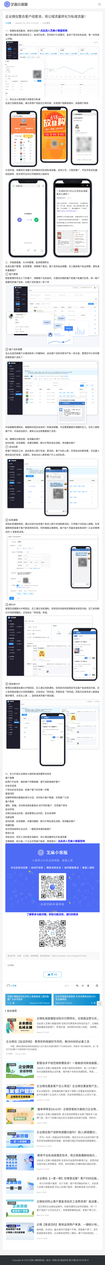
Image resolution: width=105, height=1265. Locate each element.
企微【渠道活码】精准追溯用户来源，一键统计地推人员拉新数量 (67, 1224)
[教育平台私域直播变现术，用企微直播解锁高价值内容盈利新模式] (20, 1162)
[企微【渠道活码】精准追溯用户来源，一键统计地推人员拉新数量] (20, 1231)
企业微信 (46, 23)
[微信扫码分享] (77, 985)
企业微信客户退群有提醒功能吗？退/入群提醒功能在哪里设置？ (67, 1132)
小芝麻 (8, 23)
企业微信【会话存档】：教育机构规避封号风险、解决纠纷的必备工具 (47, 1041)
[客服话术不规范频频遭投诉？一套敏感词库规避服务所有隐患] (20, 1070)
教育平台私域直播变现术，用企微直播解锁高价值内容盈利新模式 (67, 1155)
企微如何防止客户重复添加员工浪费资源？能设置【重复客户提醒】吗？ (67, 1201)
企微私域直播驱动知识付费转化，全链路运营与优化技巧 (67, 1018)
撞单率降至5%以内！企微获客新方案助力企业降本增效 (68, 1109)
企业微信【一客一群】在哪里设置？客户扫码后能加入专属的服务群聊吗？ (67, 1178)
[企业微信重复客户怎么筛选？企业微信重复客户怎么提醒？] (20, 1093)
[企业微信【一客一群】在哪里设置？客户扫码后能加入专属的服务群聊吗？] (20, 1185)
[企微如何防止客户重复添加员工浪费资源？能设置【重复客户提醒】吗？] (20, 1208)
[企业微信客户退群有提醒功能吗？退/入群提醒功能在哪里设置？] (20, 1139)
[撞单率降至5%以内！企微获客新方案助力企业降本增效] (20, 1116)
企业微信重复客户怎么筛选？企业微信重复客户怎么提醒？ (67, 1086)
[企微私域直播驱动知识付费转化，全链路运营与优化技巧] (20, 1025)
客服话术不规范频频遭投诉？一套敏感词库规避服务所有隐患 (67, 1063)
